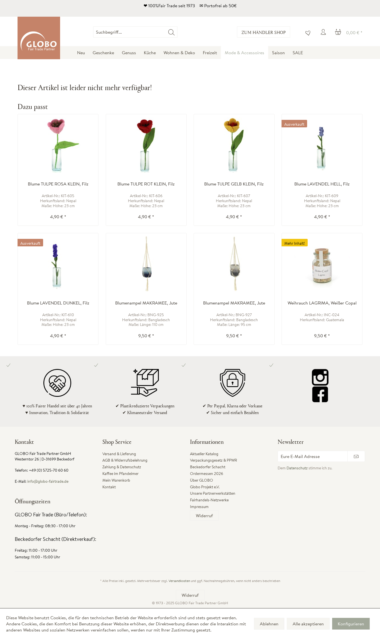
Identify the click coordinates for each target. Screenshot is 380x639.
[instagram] (320, 377)
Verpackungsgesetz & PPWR (213, 460)
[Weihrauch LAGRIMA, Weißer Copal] (322, 264)
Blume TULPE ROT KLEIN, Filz (146, 184)
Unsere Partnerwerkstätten (212, 493)
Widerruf (204, 515)
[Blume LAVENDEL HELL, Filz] (322, 145)
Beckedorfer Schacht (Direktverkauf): (55, 539)
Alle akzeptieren (308, 624)
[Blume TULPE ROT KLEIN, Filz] (146, 145)
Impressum (199, 506)
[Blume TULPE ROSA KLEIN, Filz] (58, 145)
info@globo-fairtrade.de (47, 481)
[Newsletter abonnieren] (356, 456)
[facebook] (320, 394)
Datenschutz (297, 468)
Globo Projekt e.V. (204, 487)
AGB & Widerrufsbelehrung (124, 460)
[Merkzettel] (306, 32)
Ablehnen (269, 624)
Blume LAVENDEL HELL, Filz (322, 184)
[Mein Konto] (324, 32)
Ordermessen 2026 (206, 473)
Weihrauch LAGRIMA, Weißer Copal (322, 303)
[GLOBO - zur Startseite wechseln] (39, 38)
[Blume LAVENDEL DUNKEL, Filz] (58, 264)
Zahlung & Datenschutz (121, 467)
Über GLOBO (201, 480)
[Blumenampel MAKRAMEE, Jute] (146, 264)
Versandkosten (179, 580)
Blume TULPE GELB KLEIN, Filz (234, 184)
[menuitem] (177, 32)
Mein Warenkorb (116, 480)
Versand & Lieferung (119, 454)
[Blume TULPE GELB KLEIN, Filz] (234, 145)
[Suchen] (171, 32)
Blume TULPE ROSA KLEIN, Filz (58, 184)
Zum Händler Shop (263, 32)
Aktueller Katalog (204, 454)
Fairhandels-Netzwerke (209, 500)
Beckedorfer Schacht (207, 467)
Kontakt (109, 487)
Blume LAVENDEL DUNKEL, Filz (58, 303)
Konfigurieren (351, 624)
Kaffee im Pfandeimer (120, 473)
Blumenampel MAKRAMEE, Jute (146, 303)
